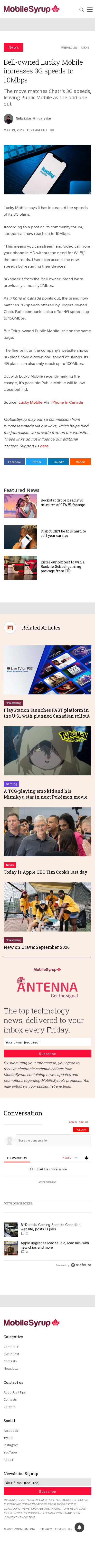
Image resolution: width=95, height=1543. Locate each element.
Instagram (11, 1445)
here (44, 446)
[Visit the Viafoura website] (81, 1265)
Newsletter (12, 1368)
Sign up (83, 1122)
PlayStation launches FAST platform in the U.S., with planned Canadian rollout (47, 713)
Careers (10, 1406)
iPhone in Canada (67, 402)
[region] (47, 1190)
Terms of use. (63, 1529)
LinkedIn (58, 462)
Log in (73, 1122)
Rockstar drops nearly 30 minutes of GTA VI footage (63, 502)
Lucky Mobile (31, 402)
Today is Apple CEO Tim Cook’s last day (45, 872)
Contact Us (11, 1346)
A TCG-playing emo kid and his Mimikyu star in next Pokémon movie (45, 794)
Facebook (14, 462)
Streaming (13, 703)
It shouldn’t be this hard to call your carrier (63, 533)
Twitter (36, 462)
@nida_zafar (41, 118)
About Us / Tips (15, 1392)
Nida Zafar (23, 118)
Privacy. (46, 1529)
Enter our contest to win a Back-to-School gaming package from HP (63, 566)
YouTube (10, 1452)
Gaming (11, 784)
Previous (69, 47)
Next (85, 47)
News (13, 47)
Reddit (80, 462)
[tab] (17, 1158)
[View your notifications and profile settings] (86, 1158)
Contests (10, 1361)
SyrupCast (11, 1354)
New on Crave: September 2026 (37, 947)
